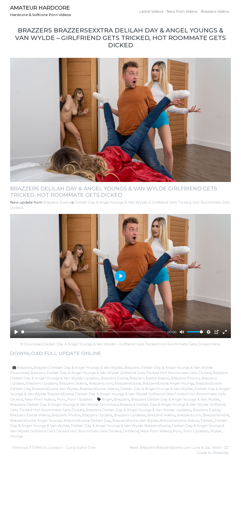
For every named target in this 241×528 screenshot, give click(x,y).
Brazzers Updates (41, 383)
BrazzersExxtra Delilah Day (87, 420)
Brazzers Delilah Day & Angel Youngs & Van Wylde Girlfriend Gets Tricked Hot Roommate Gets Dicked (120, 372)
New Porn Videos (182, 11)
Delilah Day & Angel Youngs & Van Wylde (156, 388)
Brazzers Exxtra (56, 202)
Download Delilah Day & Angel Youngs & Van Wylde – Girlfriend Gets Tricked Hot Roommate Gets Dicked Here (122, 344)
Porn (61, 399)
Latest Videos (151, 11)
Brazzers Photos (185, 378)
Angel (107, 399)
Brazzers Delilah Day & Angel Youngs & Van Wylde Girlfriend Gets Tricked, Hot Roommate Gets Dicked (113, 191)
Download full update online (55, 353)
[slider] (93, 332)
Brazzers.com (101, 383)
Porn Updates (79, 399)
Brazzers (24, 367)
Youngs (16, 436)
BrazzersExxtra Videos (99, 388)
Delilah (207, 420)
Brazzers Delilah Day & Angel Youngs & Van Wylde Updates (138, 410)
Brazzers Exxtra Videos (149, 378)
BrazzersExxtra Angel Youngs (168, 383)
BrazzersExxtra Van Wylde (55, 388)
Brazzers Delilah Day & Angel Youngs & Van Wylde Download (64, 404)
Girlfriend (131, 431)
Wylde (216, 431)
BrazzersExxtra (128, 383)
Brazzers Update (97, 415)
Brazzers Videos (215, 11)
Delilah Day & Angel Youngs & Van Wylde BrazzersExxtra (120, 425)
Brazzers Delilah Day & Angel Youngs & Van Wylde (78, 367)
